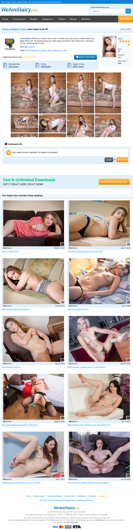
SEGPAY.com (100, 520)
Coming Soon (19, 19)
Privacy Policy (69, 496)
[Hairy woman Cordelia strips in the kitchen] (99, 339)
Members (86, 19)
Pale (65, 50)
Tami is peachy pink (10, 251)
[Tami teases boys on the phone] (33, 281)
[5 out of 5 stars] (34, 57)
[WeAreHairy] (66, 507)
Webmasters (82, 496)
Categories (47, 19)
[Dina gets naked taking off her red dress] (33, 397)
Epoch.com (21, 520)
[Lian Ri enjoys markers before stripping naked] (99, 455)
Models (33, 19)
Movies (73, 19)
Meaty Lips (57, 50)
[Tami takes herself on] (33, 339)
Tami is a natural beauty (78, 309)
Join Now (122, 159)
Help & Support (39, 496)
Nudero (31, 46)
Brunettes (42, 50)
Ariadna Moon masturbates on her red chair (21, 482)
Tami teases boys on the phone (15, 309)
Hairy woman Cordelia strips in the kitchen (86, 367)
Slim (50, 50)
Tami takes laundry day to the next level (85, 251)
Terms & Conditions (54, 496)
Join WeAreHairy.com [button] (114, 181)
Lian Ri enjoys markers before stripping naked (88, 482)
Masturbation (31, 50)
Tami (22, 29)
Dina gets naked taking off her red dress (20, 425)
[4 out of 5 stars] (32, 57)
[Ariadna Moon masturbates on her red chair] (33, 455)
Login (109, 159)
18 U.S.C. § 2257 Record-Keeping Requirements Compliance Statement (66, 500)
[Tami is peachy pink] (33, 223)
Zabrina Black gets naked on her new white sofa (89, 425)
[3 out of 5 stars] (29, 57)
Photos (61, 19)
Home (5, 19)
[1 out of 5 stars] (23, 57)
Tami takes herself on (11, 367)
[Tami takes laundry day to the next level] (99, 223)
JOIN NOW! (125, 19)
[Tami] (109, 46)
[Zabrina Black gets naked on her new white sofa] (99, 397)
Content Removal (71, 522)
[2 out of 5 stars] (26, 57)
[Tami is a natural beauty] (99, 281)
